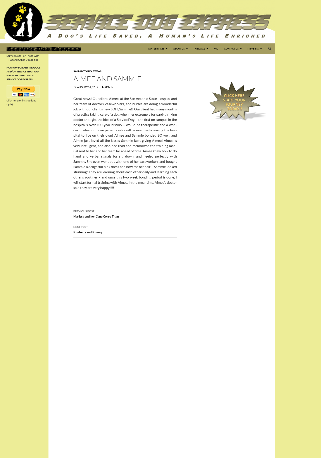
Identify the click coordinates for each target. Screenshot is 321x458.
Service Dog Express (44, 48)
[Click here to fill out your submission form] (235, 101)
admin (108, 87)
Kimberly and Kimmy (87, 229)
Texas (97, 71)
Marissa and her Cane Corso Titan (96, 213)
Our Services (156, 48)
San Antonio (82, 71)
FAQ (216, 48)
